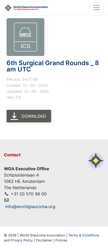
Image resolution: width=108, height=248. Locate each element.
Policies (61, 240)
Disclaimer (44, 240)
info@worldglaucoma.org (30, 206)
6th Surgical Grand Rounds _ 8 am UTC (53, 66)
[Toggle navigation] (96, 7)
